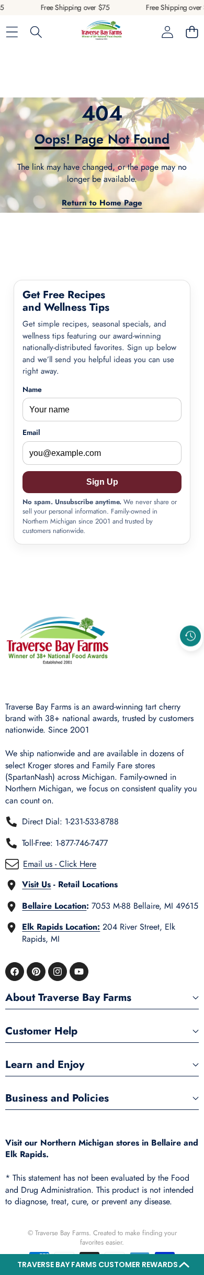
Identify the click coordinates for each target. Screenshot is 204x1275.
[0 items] (191, 32)
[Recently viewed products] (190, 635)
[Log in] (167, 32)
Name (32, 390)
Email (31, 433)
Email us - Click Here (59, 864)
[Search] (36, 32)
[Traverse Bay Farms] (101, 32)
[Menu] (12, 32)
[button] (102, 1264)
